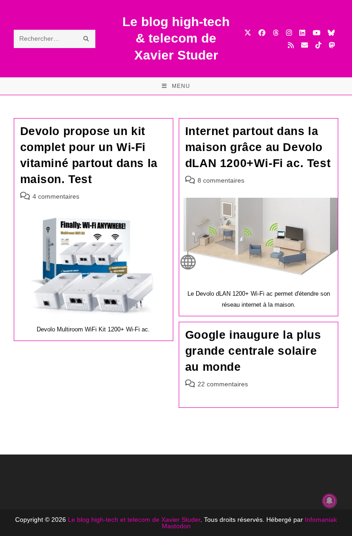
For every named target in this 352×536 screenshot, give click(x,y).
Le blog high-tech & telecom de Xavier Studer (176, 38)
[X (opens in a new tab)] (248, 32)
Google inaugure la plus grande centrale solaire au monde (253, 350)
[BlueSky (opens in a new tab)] (331, 32)
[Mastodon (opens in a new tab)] (331, 45)
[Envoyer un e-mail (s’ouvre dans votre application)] (304, 45)
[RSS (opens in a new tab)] (290, 45)
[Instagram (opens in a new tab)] (289, 32)
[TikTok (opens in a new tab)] (318, 45)
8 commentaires (221, 180)
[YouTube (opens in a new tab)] (316, 32)
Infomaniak (321, 519)
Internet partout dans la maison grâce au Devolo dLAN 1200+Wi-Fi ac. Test (257, 147)
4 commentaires (56, 196)
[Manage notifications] (329, 500)
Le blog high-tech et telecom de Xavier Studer (134, 519)
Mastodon (176, 526)
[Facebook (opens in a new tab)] (262, 32)
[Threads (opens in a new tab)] (275, 32)
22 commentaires (223, 384)
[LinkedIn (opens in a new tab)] (302, 32)
